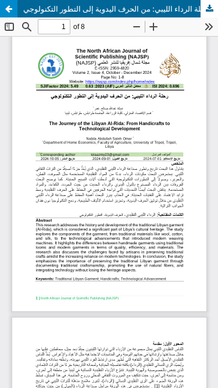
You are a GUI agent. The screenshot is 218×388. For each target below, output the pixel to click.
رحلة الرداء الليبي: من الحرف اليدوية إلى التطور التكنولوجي (116, 8)
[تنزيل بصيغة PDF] (209, 8)
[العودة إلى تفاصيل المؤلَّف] (8, 8)
